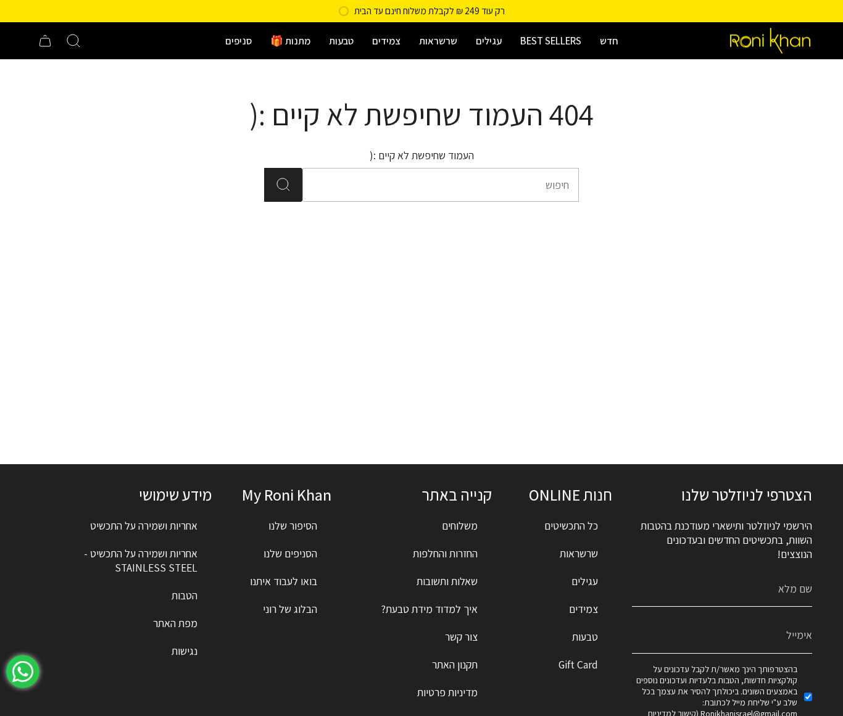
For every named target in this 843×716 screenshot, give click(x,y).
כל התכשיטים (571, 525)
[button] (609, 40)
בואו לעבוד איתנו (283, 581)
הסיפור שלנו (292, 525)
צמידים (583, 609)
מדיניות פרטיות (447, 692)
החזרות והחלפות (445, 553)
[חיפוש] (283, 185)
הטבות (184, 595)
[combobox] (457, 185)
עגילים (584, 581)
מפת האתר (175, 623)
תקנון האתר (455, 664)
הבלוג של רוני (290, 609)
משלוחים (460, 525)
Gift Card (578, 664)
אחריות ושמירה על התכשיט (143, 525)
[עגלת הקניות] (45, 40)
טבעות (585, 637)
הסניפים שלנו (290, 553)
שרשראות (579, 553)
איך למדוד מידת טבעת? (429, 609)
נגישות (184, 651)
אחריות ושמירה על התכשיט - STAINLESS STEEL (140, 560)
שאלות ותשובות (447, 581)
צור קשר (461, 637)
